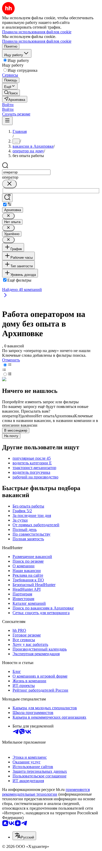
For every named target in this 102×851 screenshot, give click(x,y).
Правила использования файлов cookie (36, 41)
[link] (11, 92)
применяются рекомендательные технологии (46, 791)
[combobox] (26, 172)
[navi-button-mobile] (7, 120)
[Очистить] (9, 184)
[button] (8, 104)
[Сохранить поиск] (7, 197)
